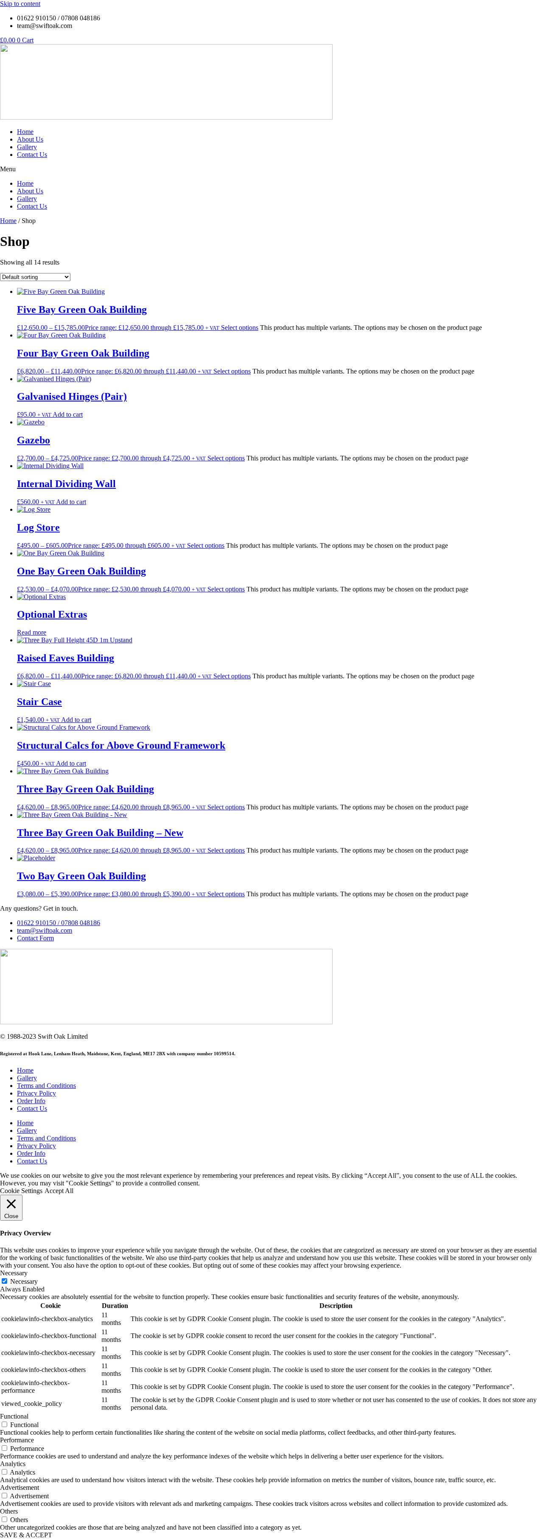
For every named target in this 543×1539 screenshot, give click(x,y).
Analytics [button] (12, 1463)
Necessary (24, 1281)
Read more (31, 632)
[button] (271, 169)
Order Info (31, 1100)
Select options (239, 327)
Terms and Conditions (46, 1085)
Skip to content (20, 3)
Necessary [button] (14, 1273)
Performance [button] (17, 1440)
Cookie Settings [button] (21, 1190)
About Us (30, 139)
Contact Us (32, 154)
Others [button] (9, 1511)
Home (25, 131)
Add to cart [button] (68, 414)
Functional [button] (14, 1416)
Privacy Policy (36, 1093)
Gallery (27, 147)
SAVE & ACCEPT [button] (26, 1535)
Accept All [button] (59, 1190)
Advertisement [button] (19, 1487)
